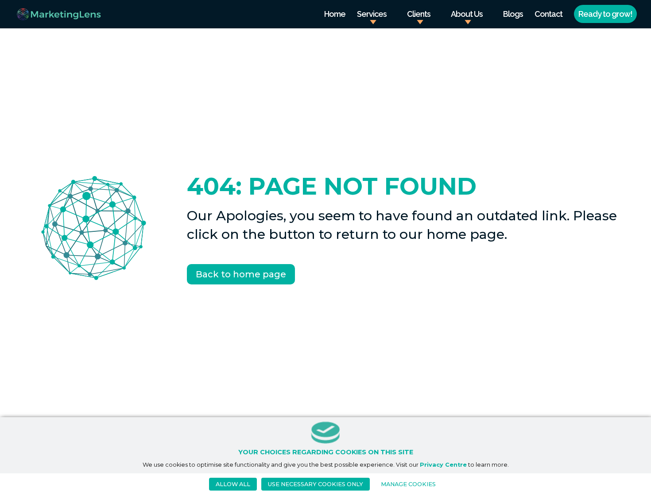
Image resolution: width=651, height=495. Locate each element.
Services (372, 15)
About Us (467, 15)
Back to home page (241, 274)
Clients (418, 15)
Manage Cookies (408, 484)
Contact (548, 15)
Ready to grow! (605, 14)
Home (334, 15)
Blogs (513, 15)
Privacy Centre (443, 464)
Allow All (233, 484)
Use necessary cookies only (315, 484)
